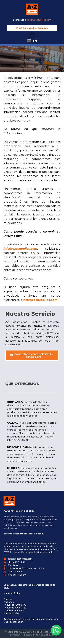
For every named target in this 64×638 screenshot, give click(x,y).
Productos (9, 602)
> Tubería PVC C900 (14, 610)
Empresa (8, 599)
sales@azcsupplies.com (38, 20)
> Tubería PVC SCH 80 (15, 608)
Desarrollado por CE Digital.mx (39, 635)
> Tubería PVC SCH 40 (15, 605)
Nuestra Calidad (11, 613)
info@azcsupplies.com (40, 300)
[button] (32, 35)
